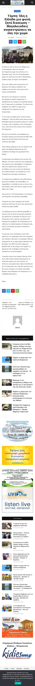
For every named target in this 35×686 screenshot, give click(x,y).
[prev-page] (3, 416)
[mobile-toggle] (3, 2)
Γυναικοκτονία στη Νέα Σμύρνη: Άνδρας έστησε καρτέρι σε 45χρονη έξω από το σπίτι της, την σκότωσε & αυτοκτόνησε (22, 348)
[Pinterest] (20, 42)
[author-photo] (17, 325)
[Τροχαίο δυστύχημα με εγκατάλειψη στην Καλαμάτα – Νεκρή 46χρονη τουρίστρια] (7, 407)
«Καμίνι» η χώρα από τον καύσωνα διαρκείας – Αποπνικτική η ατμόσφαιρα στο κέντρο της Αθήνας (22, 396)
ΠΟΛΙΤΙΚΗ (26, 668)
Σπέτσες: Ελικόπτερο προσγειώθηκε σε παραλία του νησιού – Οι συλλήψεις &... (23, 586)
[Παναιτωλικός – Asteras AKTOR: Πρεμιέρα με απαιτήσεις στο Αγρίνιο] (7, 535)
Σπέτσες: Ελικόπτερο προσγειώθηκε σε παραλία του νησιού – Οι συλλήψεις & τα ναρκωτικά (22, 371)
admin (12, 37)
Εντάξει (18, 683)
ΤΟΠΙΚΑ (12, 668)
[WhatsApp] (24, 42)
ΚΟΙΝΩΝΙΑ (10, 7)
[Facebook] (11, 42)
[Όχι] (33, 678)
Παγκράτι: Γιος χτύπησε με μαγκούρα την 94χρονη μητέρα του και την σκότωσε (9, 305)
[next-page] (6, 416)
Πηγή (4, 281)
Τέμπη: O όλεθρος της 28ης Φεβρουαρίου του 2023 (25, 304)
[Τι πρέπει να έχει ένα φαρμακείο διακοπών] (7, 526)
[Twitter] (15, 42)
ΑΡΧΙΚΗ (6, 668)
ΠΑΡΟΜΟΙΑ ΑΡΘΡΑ (17, 337)
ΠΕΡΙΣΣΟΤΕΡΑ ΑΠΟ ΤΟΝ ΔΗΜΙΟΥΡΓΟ (17, 338)
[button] (32, 2)
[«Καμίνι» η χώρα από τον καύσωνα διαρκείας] (7, 360)
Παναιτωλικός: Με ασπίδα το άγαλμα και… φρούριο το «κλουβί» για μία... (22, 576)
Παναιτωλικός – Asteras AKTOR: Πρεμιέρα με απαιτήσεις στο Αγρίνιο (21, 534)
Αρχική (4, 7)
